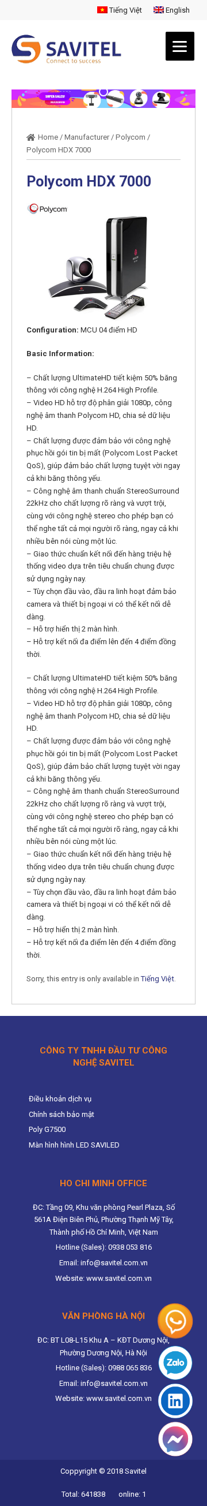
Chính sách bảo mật (61, 1114)
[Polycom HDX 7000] (103, 263)
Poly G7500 (47, 1129)
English (177, 10)
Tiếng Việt (125, 10)
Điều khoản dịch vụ (60, 1098)
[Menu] (180, 46)
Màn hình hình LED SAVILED (74, 1145)
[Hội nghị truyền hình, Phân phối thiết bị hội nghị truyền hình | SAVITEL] (70, 49)
